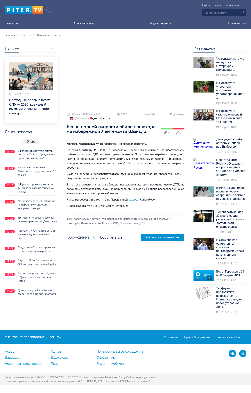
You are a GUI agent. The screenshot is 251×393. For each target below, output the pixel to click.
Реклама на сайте (228, 337)
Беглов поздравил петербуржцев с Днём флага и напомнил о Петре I (37, 277)
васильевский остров (87, 219)
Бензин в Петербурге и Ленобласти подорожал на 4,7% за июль (37, 171)
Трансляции (237, 23)
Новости (11, 23)
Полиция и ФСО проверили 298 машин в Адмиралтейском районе (36, 234)
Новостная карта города (23, 364)
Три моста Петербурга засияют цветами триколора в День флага (37, 219)
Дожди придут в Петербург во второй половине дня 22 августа (37, 292)
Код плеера (177, 114)
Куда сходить (160, 23)
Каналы (56, 352)
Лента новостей (91, 223)
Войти (206, 5)
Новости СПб (110, 223)
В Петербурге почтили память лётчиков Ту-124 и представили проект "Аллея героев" (36, 154)
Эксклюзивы (84, 23)
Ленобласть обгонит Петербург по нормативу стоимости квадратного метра (36, 204)
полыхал (133, 199)
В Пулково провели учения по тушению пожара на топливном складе (36, 188)
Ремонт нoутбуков (110, 364)
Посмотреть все (110, 237)
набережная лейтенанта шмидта (127, 219)
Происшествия (129, 223)
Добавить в (92, 118)
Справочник (106, 358)
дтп (104, 219)
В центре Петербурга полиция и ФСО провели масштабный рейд (37, 262)
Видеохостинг (15, 358)
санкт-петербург (159, 219)
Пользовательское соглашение (120, 352)
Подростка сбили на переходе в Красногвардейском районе (36, 249)
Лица (54, 364)
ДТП (142, 223)
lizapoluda (149, 114)
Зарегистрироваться (226, 5)
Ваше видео (60, 358)
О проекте (171, 337)
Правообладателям (197, 337)
